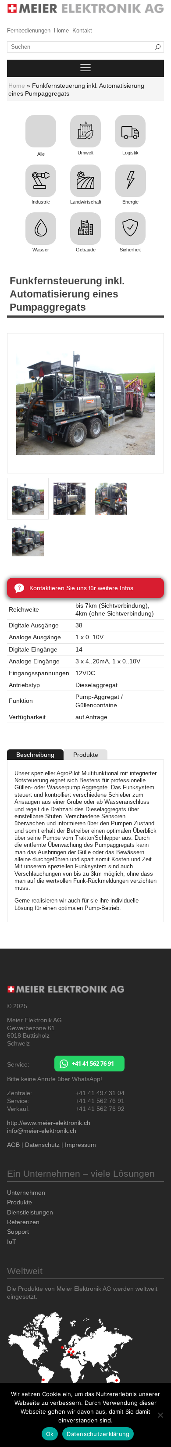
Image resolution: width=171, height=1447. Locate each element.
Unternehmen (26, 1192)
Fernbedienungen (28, 31)
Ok (50, 1433)
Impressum (80, 1144)
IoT (11, 1241)
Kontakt (82, 31)
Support (18, 1231)
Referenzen (23, 1221)
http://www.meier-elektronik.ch (48, 1122)
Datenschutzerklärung (98, 1433)
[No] (160, 1415)
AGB (13, 1144)
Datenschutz (42, 1144)
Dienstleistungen (30, 1212)
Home (61, 31)
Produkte (85, 754)
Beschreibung (35, 754)
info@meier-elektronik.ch (41, 1130)
